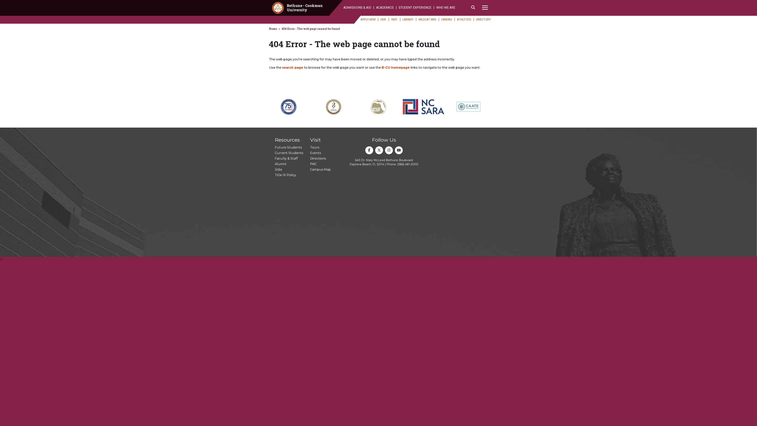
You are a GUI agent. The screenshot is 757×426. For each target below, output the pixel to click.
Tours (314, 147)
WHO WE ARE (445, 7)
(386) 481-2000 (407, 164)
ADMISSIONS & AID (357, 7)
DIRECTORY (483, 19)
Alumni (280, 164)
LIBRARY (408, 19)
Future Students (288, 147)
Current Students (289, 153)
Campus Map (320, 169)
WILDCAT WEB (427, 19)
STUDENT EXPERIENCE (415, 7)
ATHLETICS (464, 19)
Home (273, 29)
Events (315, 153)
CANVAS (446, 19)
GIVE (383, 19)
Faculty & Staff (286, 158)
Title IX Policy (285, 175)
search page (292, 67)
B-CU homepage (396, 67)
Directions (318, 158)
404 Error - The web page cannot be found (311, 29)
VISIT (394, 19)
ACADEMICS (385, 7)
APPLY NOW (368, 19)
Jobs (278, 169)
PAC (313, 164)
